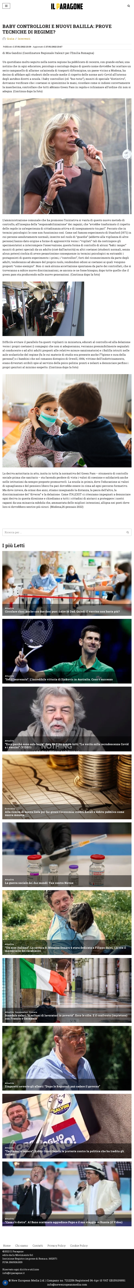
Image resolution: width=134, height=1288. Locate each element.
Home (7, 1245)
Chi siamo (21, 1245)
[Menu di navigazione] (6, 6)
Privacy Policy (57, 1245)
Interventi (24, 38)
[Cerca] (128, 6)
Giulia (10, 38)
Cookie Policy (79, 1245)
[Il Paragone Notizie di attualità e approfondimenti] (67, 5)
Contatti (38, 1245)
